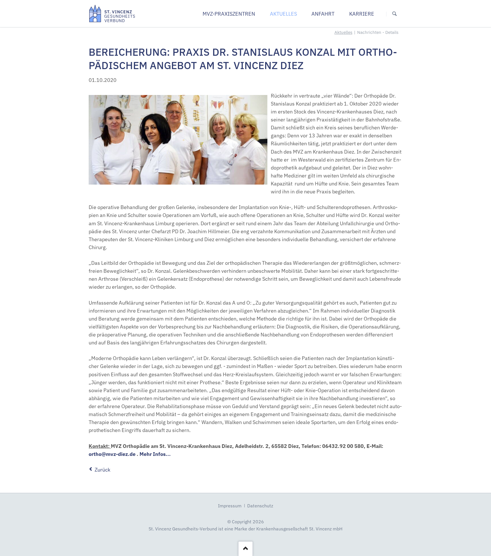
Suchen (394, 13)
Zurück (102, 469)
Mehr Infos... (155, 454)
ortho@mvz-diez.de (112, 454)
